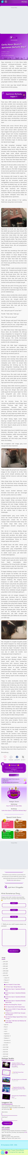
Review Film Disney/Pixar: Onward (13, 1004)
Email (14, 910)
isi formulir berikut (9, 771)
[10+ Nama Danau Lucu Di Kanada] (6, 1082)
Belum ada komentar (8, 55)
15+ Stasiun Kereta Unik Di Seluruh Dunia (15, 1007)
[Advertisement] (14, 20)
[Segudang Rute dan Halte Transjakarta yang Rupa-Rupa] (6, 1091)
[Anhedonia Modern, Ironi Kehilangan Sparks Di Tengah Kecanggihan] (6, 1067)
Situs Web (14, 916)
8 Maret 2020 (5, 51)
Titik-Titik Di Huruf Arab (17, 1072)
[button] (6, 1)
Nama (14, 903)
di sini (12, 880)
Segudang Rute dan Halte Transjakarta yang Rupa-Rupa (18, 1087)
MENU (24, 2)
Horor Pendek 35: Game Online (14, 806)
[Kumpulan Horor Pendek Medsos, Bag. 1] (6, 1099)
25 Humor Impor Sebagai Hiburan (13, 986)
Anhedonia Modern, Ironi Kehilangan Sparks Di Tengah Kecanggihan (18, 1064)
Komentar (14, 929)
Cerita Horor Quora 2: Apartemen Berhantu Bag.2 (14, 810)
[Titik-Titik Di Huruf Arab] (6, 1075)
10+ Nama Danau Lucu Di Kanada (19, 1079)
